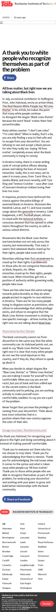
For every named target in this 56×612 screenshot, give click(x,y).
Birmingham (8, 537)
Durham (6, 569)
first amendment (40, 258)
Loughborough (27, 565)
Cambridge (7, 556)
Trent (40, 565)
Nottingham (26, 588)
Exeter (5, 578)
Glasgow (6, 588)
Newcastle (25, 574)
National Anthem (33, 219)
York (40, 578)
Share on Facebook (18, 499)
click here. (26, 607)
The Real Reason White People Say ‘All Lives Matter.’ (27, 107)
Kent (22, 528)
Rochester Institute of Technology (33, 512)
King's (23, 533)
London (24, 560)
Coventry (6, 565)
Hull (22, 523)
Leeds (23, 542)
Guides (5, 17)
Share (10, 77)
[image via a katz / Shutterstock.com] (24, 430)
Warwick (42, 574)
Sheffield (42, 546)
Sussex (41, 560)
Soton (41, 551)
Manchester (26, 569)
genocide (27, 211)
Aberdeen (7, 528)
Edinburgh (7, 574)
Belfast (5, 533)
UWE (40, 569)
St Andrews (43, 556)
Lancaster (25, 537)
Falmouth (7, 583)
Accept (47, 603)
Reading (42, 537)
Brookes (6, 551)
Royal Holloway (45, 542)
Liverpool (24, 556)
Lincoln (23, 551)
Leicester (24, 546)
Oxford (41, 523)
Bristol (5, 546)
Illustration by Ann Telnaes (18, 331)
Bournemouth (9, 542)
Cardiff (5, 560)
